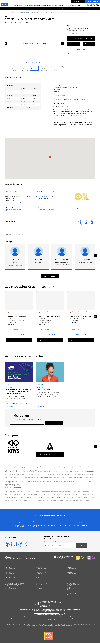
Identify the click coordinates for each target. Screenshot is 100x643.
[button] (97, 5)
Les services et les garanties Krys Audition (14, 590)
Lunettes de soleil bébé (41, 572)
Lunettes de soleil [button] (31, 5)
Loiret (28, 12)
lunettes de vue (17, 623)
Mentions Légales (71, 592)
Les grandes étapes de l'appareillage (13, 584)
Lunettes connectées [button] (44, 5)
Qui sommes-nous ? (71, 583)
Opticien (19, 12)
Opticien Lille (59, 616)
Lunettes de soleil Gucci (41, 574)
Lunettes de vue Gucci (9, 573)
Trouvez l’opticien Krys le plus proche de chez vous (46, 626)
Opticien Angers (34, 618)
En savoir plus (81, 209)
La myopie (38, 585)
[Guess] (68, 446)
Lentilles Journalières (71, 571)
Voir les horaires (74, 33)
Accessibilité (70, 595)
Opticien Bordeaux (34, 616)
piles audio (32, 623)
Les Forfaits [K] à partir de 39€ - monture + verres (16, 574)
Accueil (13, 12)
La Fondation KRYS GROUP (73, 588)
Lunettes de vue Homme (10, 569)
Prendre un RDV (79, 1)
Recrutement (70, 589)
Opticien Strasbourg (51, 616)
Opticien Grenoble (85, 616)
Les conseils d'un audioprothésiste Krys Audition (16, 592)
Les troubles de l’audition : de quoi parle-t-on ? (15, 583)
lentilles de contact (9, 623)
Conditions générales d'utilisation (74, 594)
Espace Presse (70, 585)
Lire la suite (9, 406)
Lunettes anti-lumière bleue (11, 576)
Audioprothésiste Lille (75, 618)
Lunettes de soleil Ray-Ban (42, 573)
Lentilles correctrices (71, 568)
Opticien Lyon (26, 616)
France (24, 12)
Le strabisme (39, 588)
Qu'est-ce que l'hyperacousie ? (11, 588)
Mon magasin (94, 1)
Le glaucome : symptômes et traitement (44, 589)
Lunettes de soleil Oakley (41, 576)
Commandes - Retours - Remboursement (40, 609)
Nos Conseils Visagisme (41, 583)
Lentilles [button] (55, 5)
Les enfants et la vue (40, 587)
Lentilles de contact (71, 567)
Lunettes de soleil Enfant (41, 571)
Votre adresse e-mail (57, 542)
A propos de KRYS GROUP (73, 587)
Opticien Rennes (76, 616)
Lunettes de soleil (39, 567)
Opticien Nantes (42, 616)
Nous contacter (43, 606)
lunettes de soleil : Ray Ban (68, 625)
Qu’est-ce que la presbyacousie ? (12, 589)
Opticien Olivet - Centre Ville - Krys (80, 316)
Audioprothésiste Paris (51, 618)
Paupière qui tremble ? (41, 590)
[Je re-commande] (94, 5)
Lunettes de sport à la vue (10, 577)
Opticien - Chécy (36, 12)
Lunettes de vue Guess (10, 572)
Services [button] (77, 5)
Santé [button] (67, 5)
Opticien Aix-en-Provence (16, 618)
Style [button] (72, 5)
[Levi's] (32, 446)
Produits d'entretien (71, 574)
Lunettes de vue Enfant (10, 571)
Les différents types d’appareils (11, 585)
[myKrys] (91, 5)
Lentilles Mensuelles (71, 573)
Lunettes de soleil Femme (41, 568)
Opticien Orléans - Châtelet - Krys (49, 316)
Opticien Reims (26, 618)
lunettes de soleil (25, 623)
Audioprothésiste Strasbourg (86, 618)
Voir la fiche (19, 334)
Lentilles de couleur (71, 569)
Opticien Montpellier (67, 616)
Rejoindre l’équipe (50, 276)
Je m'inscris (81, 545)
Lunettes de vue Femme (10, 568)
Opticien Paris (10, 616)
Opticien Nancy (41, 618)
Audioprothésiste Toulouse (63, 618)
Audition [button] (61, 5)
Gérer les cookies (71, 597)
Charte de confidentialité (72, 590)
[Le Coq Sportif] (50, 446)
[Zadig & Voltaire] (86, 446)
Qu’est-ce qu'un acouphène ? (11, 587)
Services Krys (39, 584)
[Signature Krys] (14, 446)
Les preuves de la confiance (73, 584)
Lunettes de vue (8, 567)
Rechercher (54, 423)
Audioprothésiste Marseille (50, 619)
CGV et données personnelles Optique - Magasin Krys (71, 99)
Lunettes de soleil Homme (41, 569)
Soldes (37, 577)
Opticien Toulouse (18, 616)
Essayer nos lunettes (51, 454)
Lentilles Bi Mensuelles (72, 572)
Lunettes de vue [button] (19, 5)
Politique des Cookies (72, 593)
